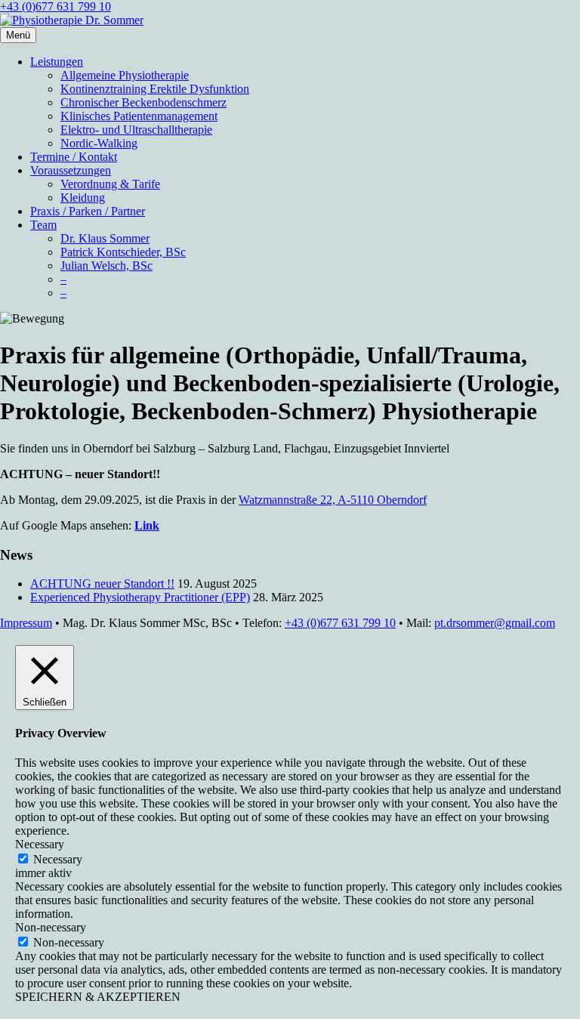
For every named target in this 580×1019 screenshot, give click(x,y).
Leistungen (56, 61)
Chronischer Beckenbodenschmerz (143, 102)
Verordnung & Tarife (110, 184)
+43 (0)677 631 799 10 (55, 6)
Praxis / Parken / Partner (87, 211)
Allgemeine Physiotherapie (124, 75)
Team (43, 224)
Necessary (57, 859)
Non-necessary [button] (50, 927)
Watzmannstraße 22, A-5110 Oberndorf (333, 499)
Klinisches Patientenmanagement (139, 116)
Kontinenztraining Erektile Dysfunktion (154, 88)
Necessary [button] (39, 844)
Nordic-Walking (98, 143)
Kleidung (82, 197)
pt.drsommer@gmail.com (494, 622)
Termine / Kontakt (73, 156)
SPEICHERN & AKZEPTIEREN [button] (97, 996)
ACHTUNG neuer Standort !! (102, 583)
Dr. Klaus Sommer (105, 238)
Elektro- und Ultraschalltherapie (136, 129)
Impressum (26, 622)
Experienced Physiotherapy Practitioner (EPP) (140, 597)
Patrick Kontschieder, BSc (123, 251)
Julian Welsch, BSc (106, 265)
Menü (18, 35)
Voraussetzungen (70, 170)
